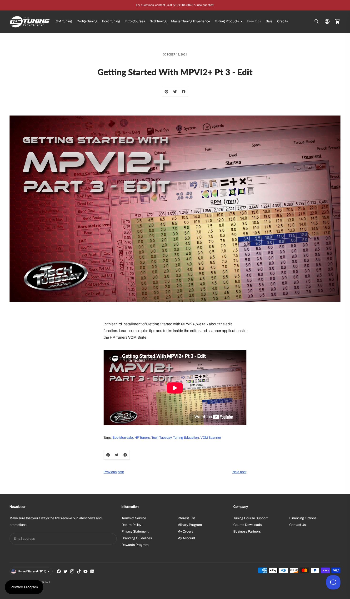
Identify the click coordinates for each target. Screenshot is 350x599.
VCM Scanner (210, 437)
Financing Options (302, 518)
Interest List (186, 518)
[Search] (316, 21)
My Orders (185, 531)
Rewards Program (135, 545)
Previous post (114, 472)
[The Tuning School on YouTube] (85, 571)
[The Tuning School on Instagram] (72, 571)
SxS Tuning (158, 21)
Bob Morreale (122, 437)
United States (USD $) (32, 571)
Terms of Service (133, 518)
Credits (282, 21)
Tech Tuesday (161, 437)
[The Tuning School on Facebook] (58, 571)
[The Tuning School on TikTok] (78, 571)
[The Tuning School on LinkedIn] (92, 571)
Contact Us (297, 525)
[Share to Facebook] (183, 91)
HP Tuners (142, 437)
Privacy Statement (135, 531)
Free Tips (254, 21)
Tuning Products (227, 21)
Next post (239, 472)
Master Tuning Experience (190, 21)
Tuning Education (186, 437)
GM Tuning (64, 21)
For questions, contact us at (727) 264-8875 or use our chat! (175, 5)
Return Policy (131, 525)
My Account (186, 538)
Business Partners (247, 531)
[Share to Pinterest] (166, 91)
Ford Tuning (111, 21)
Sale (269, 21)
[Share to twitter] (175, 91)
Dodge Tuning (87, 21)
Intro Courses (135, 21)
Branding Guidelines (136, 538)
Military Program (189, 525)
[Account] (327, 21)
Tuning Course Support (250, 518)
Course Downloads (247, 525)
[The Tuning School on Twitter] (65, 571)
